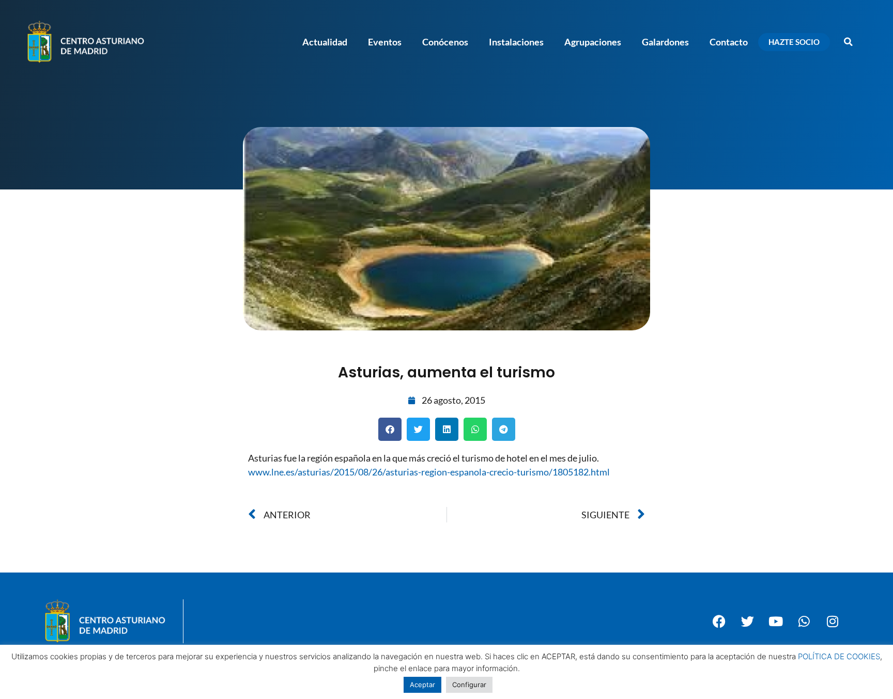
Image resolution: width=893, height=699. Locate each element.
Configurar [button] (469, 684)
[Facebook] (719, 621)
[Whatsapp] (804, 621)
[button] (848, 42)
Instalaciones (516, 42)
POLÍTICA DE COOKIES (839, 656)
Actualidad (324, 42)
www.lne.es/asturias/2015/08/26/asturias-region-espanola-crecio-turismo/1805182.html (429, 472)
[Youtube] (776, 621)
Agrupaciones (592, 42)
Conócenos (445, 42)
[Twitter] (747, 621)
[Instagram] (832, 621)
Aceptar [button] (422, 684)
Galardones (665, 42)
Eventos (385, 42)
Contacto (729, 42)
